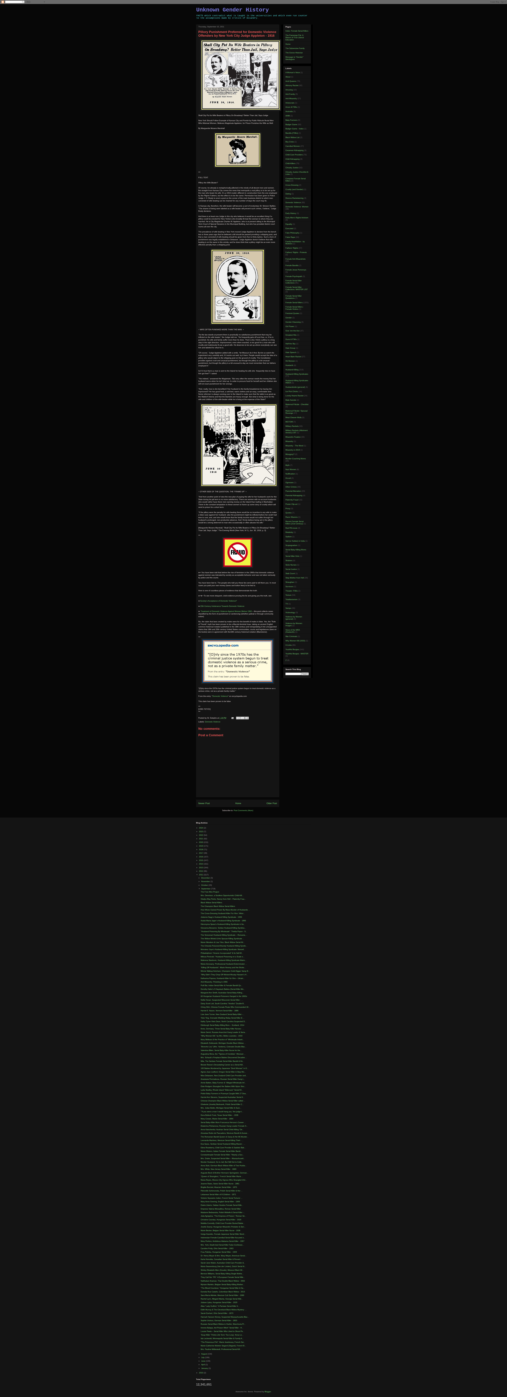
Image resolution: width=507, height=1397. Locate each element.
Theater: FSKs (291, 591)
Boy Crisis (289, 142)
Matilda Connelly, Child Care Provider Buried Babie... (223, 1223)
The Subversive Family (295, 48)
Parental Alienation (293, 491)
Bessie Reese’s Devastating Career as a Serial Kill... (222, 1065)
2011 (201, 875)
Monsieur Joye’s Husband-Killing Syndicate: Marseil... (223, 949)
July (203, 1357)
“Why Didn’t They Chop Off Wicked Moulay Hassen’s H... (224, 975)
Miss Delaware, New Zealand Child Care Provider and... (224, 1075)
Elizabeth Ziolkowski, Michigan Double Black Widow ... (223, 1043)
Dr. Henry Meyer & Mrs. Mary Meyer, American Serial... (224, 1256)
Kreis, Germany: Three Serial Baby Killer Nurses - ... (222, 1029)
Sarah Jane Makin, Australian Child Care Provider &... (223, 1263)
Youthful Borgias (292, 649)
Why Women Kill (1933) (295, 641)
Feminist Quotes (292, 313)
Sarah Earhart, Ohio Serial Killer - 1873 (217, 1313)
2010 (201, 1373)
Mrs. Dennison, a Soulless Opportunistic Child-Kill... (222, 895)
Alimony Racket (291, 85)
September (206, 889)
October (204, 885)
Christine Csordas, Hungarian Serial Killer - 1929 (221, 1220)
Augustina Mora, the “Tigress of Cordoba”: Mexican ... (223, 1054)
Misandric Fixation (293, 437)
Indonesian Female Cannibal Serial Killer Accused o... (223, 1238)
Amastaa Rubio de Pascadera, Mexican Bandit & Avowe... (225, 1133)
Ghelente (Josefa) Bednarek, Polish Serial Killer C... (222, 1104)
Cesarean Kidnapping (294, 150)
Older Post (271, 803)
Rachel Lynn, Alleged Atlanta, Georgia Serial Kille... (222, 1299)
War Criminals (291, 636)
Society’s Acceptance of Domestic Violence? (218, 601)
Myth (287, 465)
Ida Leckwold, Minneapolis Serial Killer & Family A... (222, 1338)
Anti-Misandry (291, 98)
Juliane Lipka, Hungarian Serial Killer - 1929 (219, 1302)
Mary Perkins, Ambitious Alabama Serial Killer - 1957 (222, 1241)
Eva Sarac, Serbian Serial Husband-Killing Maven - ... (223, 1144)
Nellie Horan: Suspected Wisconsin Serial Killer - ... (222, 1000)
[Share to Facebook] (245, 718)
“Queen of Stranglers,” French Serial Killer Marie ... (222, 1176)
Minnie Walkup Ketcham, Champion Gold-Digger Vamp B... (225, 971)
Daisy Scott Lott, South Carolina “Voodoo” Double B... (223, 1003)
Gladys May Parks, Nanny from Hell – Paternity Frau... (223, 899)
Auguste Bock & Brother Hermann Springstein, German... (224, 1173)
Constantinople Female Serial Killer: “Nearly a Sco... (222, 1155)
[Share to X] (242, 718)
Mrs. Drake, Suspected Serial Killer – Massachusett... (223, 1158)
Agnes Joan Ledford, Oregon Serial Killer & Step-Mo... (223, 1072)
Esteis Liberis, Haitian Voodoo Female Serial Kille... (222, 1205)
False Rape (290, 237)
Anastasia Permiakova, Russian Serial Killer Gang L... (223, 1079)
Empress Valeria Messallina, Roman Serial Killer (221, 1209)
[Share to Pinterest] (247, 718)
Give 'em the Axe (292, 331)
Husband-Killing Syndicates (296, 374)
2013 (201, 867)
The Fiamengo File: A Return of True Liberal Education (294, 37)
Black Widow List (292, 137)
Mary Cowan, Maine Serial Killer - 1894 (217, 1119)
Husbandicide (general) (295, 387)
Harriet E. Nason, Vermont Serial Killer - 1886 (219, 1011)
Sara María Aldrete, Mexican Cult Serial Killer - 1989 (222, 1295)
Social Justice (291, 569)
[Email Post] (232, 718)
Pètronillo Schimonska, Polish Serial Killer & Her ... (222, 1191)
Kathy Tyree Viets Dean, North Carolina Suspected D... (223, 1021)
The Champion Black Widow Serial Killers (218, 906)
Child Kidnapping (292, 159)
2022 (201, 835)
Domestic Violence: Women (296, 207)
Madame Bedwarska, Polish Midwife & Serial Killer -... (223, 1212)
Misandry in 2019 (292, 450)
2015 (201, 860)
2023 (201, 831)
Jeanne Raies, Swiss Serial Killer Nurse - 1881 (220, 1184)
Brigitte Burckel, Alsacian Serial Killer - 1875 (219, 1187)
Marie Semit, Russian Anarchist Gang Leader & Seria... (224, 1032)
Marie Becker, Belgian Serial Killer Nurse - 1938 (220, 1230)
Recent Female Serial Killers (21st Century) (294, 522)
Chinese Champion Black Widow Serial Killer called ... (223, 1101)
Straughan (289, 582)
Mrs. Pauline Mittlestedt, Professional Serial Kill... (221, 1349)
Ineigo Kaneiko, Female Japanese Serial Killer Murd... (223, 1234)
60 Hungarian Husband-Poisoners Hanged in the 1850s (224, 996)
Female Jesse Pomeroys (295, 270)
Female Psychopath (293, 276)
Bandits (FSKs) (291, 133)
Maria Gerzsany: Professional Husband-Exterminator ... (224, 964)
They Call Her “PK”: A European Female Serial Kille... (223, 1277)
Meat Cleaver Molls (293, 417)
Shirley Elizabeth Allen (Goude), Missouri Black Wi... (222, 1270)
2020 (201, 842)
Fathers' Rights (291, 248)
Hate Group (290, 348)
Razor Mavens (291, 517)
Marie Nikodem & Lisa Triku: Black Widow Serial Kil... (223, 942)
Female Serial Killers (294, 302)
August (204, 1354)
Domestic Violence (220, 696)
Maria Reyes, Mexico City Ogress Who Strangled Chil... (224, 1180)
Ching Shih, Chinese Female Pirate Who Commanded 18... (225, 1007)
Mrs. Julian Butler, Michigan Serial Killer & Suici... (221, 1108)
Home (238, 803)
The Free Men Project (210, 892)
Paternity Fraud (291, 500)
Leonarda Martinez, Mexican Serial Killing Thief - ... (222, 1140)
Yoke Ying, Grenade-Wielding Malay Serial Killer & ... (222, 1018)
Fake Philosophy (292, 233)
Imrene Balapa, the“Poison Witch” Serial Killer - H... (222, 1328)
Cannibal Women (292, 146)
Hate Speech (290, 352)
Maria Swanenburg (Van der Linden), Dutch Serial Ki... (223, 1266)
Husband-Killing (292, 370)
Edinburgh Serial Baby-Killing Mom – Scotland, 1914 (222, 1025)
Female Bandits (292, 265)
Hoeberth (289, 365)
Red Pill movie (291, 528)
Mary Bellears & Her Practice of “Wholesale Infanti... (222, 1039)
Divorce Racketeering (294, 198)
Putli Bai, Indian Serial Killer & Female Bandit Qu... (222, 985)
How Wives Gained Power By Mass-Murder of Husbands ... (225, 910)
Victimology (290, 612)
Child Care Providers (294, 155)
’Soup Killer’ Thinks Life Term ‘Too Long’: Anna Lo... (222, 1335)
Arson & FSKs (291, 107)
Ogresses (289, 482)
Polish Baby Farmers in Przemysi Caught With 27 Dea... (224, 1093)
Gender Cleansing (293, 322)
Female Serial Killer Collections (293, 282)
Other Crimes (291, 487)
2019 (201, 846)
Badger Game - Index (294, 129)
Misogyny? (289, 454)
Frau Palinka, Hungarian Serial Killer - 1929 (219, 1252)
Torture (288, 595)
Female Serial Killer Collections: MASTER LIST (296, 288)
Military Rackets (292, 426)
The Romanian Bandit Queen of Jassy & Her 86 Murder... (224, 1137)
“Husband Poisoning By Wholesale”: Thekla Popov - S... (224, 931)
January (204, 1368)
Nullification (290, 474)
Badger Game (291, 124)
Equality (288, 224)
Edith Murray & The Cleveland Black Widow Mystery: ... (224, 1310)
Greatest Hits (290, 335)
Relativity (289, 532)
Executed (289, 228)
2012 (201, 871)
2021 (201, 839)
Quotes (288, 513)
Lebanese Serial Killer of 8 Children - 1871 (218, 1194)
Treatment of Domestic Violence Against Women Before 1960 (226, 611)
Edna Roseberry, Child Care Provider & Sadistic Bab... (223, 1148)
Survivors (289, 586)
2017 (201, 853)
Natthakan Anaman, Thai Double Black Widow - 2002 (223, 1281)
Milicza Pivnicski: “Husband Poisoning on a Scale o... (223, 957)
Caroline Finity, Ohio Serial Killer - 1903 (217, 1248)
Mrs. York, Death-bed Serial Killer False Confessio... (222, 1245)
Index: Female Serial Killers (296, 31)
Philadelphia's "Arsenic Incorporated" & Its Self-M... (222, 953)
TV (286, 604)
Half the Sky (290, 344)
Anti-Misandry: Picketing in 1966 (214, 982)
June (203, 1361)
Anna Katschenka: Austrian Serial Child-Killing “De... (222, 1129)
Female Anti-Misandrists (295, 259)
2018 (201, 849)
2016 (201, 857)
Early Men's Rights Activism (296, 218)
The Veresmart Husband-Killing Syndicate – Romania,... (224, 935)
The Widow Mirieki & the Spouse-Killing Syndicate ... (222, 938)
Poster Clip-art (291, 504)
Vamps (288, 608)
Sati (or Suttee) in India (295, 541)
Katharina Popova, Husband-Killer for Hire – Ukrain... (223, 978)
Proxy (287, 508)
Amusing (289, 90)
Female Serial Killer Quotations (293, 297)
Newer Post (204, 803)
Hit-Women (290, 361)
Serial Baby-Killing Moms (295, 550)
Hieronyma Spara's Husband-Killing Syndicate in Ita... (223, 924)
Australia (289, 111)
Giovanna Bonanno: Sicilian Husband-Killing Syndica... (223, 928)
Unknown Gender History (232, 10)
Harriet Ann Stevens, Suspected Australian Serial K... (223, 1097)
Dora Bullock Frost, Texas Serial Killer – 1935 (219, 1115)
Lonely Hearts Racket (294, 396)
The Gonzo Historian (294, 53)
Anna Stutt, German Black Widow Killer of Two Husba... (224, 1165)
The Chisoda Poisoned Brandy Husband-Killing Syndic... (224, 946)
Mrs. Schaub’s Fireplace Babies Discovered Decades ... (224, 1057)
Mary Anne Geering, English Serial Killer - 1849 (220, 1202)
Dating (288, 194)
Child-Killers (290, 163)
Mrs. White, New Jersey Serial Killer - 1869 (218, 1169)
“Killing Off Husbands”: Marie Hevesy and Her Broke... (223, 967)
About (287, 77)
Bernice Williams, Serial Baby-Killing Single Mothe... (222, 1274)
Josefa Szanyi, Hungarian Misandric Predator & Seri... (223, 1227)
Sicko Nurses (290, 565)
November (205, 881)
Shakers (288, 560)
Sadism (288, 537)
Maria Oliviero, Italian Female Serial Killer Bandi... (221, 1151)
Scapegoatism (291, 545)
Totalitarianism (291, 599)
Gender (288, 318)
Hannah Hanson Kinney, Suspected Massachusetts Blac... (225, 1317)
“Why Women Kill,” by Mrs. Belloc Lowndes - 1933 (221, 1036)
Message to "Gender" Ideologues (294, 58)
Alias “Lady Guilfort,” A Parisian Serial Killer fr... (220, 1306)
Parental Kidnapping (293, 495)
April (203, 1364)
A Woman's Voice (292, 72)
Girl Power (289, 326)
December (205, 878)
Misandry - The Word (294, 446)
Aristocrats (289, 103)
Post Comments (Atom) (243, 810)
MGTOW (289, 422)
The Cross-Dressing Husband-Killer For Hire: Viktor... (223, 913)
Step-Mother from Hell (294, 578)
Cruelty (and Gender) (294, 189)
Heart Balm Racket (293, 357)
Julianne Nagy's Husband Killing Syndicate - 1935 (221, 917)
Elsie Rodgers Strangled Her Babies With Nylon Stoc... (223, 1086)
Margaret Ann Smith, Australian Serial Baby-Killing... (222, 993)
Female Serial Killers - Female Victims (294, 308)
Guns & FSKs (291, 339)
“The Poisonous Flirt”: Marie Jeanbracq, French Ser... (223, 1342)
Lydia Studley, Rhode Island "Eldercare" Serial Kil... (222, 1090)
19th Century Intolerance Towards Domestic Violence (222, 606)
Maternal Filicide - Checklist (296, 404)
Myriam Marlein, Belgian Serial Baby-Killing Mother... (222, 1284)
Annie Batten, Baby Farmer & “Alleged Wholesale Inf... (223, 1083)
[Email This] (237, 718)
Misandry (289, 441)
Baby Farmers (291, 120)
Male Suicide (290, 400)
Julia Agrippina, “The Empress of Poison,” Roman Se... (223, 1216)
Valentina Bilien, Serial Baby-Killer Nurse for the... (221, 1050)
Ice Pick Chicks (291, 391)
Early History (290, 213)
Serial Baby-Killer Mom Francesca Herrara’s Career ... (223, 1122)
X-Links (288, 645)
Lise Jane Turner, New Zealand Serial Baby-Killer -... (222, 1014)
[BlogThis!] (240, 718)
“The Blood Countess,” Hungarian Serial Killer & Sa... (223, 1288)
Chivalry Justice (292, 168)
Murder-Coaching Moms (295, 459)
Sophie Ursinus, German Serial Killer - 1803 (219, 1320)
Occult (288, 478)
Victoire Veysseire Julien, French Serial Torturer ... (221, 1198)
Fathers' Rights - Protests (296, 252)
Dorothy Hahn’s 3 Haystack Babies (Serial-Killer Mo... (223, 989)
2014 (201, 864)
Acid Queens (290, 81)
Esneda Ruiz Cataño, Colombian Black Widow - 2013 (223, 1292)
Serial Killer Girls (292, 556)
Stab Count (290, 573)
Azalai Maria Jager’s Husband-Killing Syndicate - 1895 (223, 921)
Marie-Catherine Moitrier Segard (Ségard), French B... (223, 1346)
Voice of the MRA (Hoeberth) (292, 631)
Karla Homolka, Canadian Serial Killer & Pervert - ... (222, 1259)
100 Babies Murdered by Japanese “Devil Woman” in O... (224, 1068)
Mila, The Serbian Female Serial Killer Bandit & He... (222, 1061)
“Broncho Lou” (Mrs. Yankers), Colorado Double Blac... (223, 1047)
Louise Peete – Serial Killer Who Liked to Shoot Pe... (222, 1331)
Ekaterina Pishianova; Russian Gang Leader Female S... (224, 1126)
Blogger (268, 1392)
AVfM (287, 116)
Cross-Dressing (291, 185)
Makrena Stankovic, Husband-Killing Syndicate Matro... (224, 960)
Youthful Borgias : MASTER (296, 654)
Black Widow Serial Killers (211, 902)
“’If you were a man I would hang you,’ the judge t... (222, 1112)
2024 (201, 828)
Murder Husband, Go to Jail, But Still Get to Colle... (222, 1162)
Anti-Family (290, 94)
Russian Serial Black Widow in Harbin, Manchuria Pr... (223, 1324)
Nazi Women (290, 469)
